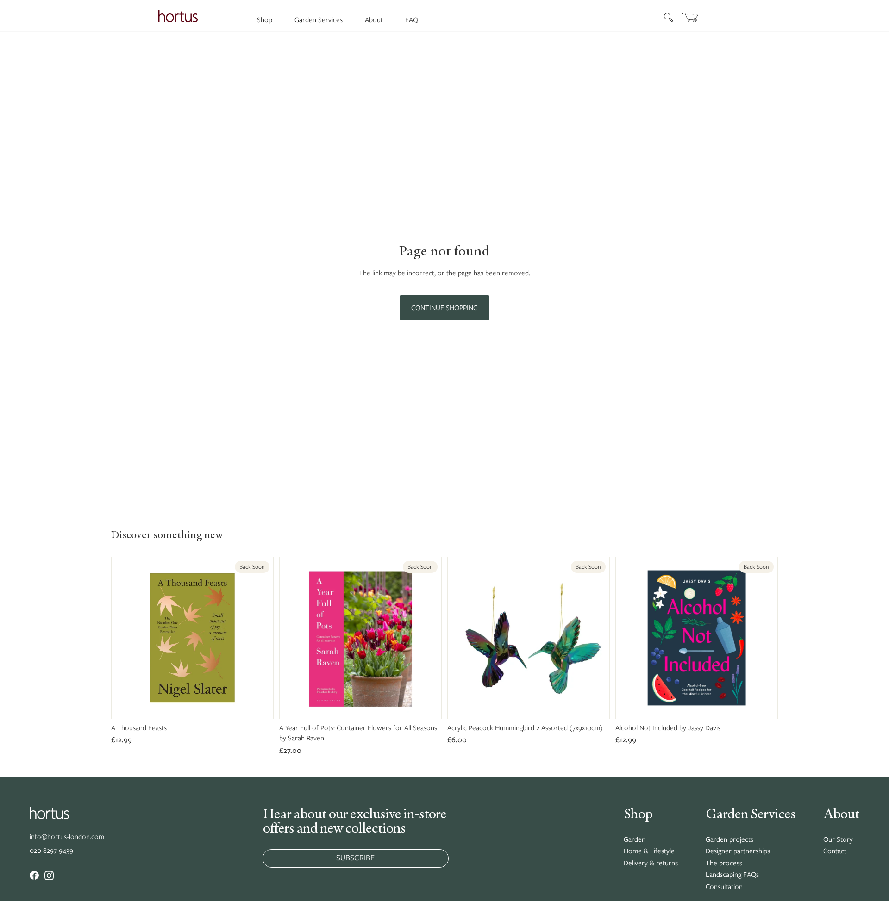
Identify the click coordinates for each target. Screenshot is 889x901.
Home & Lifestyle (649, 851)
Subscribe (355, 857)
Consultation (724, 887)
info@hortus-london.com (67, 837)
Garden (634, 839)
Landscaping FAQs (732, 875)
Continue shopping (444, 308)
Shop (264, 20)
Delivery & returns (651, 863)
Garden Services (318, 20)
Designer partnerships (738, 851)
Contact (834, 851)
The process (724, 863)
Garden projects (729, 839)
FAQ (411, 20)
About (374, 20)
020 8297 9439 (51, 850)
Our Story (838, 839)
